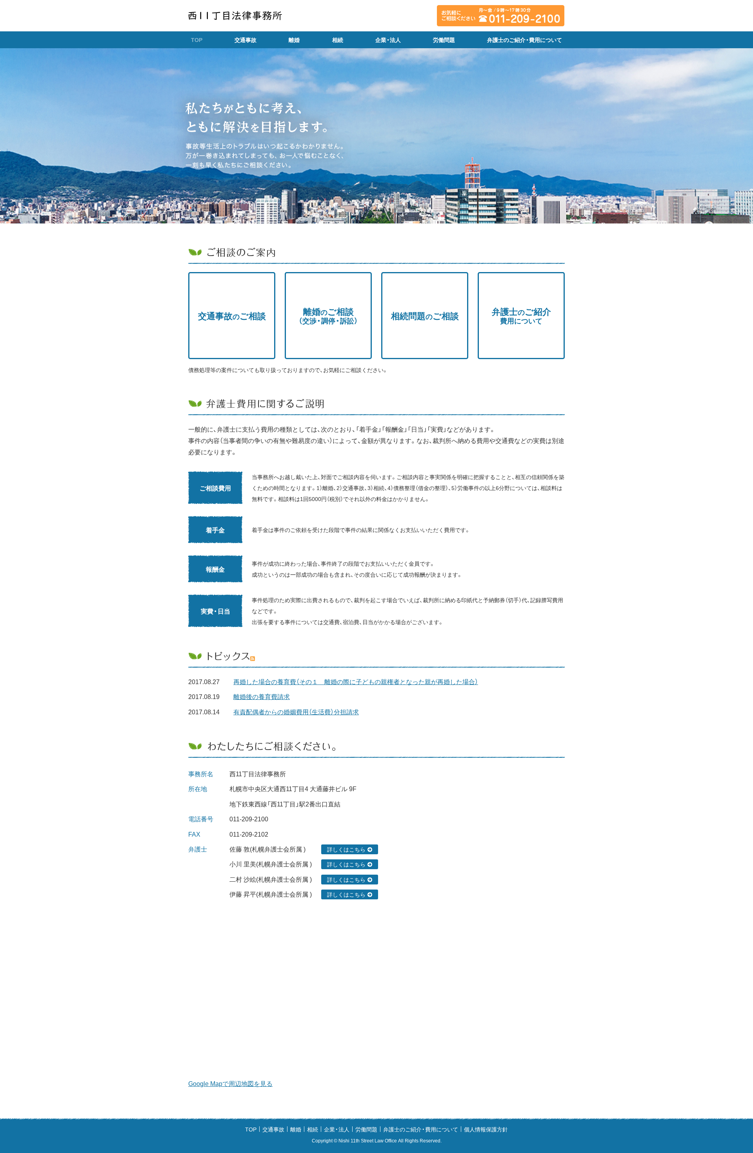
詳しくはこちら (346, 849)
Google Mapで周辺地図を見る (230, 1083)
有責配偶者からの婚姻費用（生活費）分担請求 (296, 711)
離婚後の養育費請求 (261, 696)
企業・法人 (388, 40)
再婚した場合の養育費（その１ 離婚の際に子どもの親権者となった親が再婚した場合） (355, 681)
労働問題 (444, 40)
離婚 (294, 40)
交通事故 (245, 40)
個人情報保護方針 (486, 1129)
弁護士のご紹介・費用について (524, 40)
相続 (337, 40)
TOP (196, 40)
